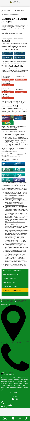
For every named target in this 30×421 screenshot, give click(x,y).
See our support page (21, 61)
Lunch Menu (13, 419)
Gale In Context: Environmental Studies (15, 131)
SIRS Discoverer (9, 199)
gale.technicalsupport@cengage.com (11, 156)
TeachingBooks (8, 66)
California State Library (16, 33)
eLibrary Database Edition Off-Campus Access (16, 230)
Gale (3, 106)
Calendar (20, 419)
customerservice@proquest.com (18, 265)
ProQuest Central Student (12, 231)
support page (20, 154)
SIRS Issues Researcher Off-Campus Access (16, 213)
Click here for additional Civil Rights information (13, 392)
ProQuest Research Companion (13, 244)
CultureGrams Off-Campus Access (13, 198)
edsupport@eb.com (19, 63)
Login (4, 407)
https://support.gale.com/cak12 (9, 129)
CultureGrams (9, 192)
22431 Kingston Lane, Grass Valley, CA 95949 (15, 342)
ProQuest (5, 160)
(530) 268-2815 (9, 372)
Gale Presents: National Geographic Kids (15, 143)
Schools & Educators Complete (13, 251)
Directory (26, 419)
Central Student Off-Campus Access (14, 243)
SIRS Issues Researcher (11, 206)
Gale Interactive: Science (11, 137)
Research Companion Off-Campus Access (15, 250)
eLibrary (7, 215)
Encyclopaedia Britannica (12, 39)
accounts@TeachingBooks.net (20, 102)
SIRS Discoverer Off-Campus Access (14, 205)
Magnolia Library (6, 10)
